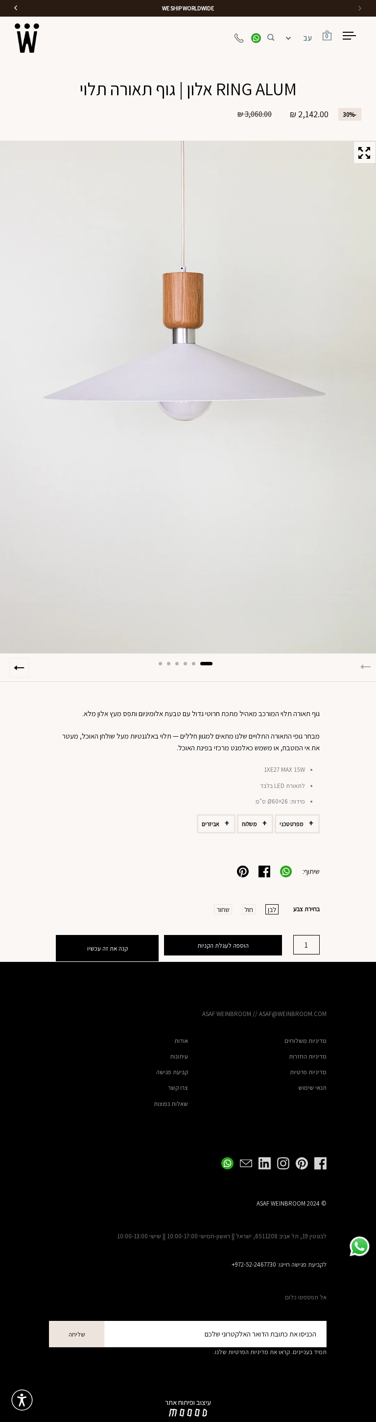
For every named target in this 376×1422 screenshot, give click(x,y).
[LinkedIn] (261, 1163)
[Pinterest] (298, 1163)
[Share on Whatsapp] (286, 871)
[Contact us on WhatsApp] (256, 38)
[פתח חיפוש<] (271, 36)
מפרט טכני (292, 824)
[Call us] (239, 38)
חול (248, 909)
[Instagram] (280, 1163)
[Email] (243, 1163)
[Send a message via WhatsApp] (359, 1246)
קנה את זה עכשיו (107, 948)
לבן (272, 909)
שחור (223, 909)
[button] (271, 35)
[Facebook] (317, 1163)
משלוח (249, 824)
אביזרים (210, 824)
